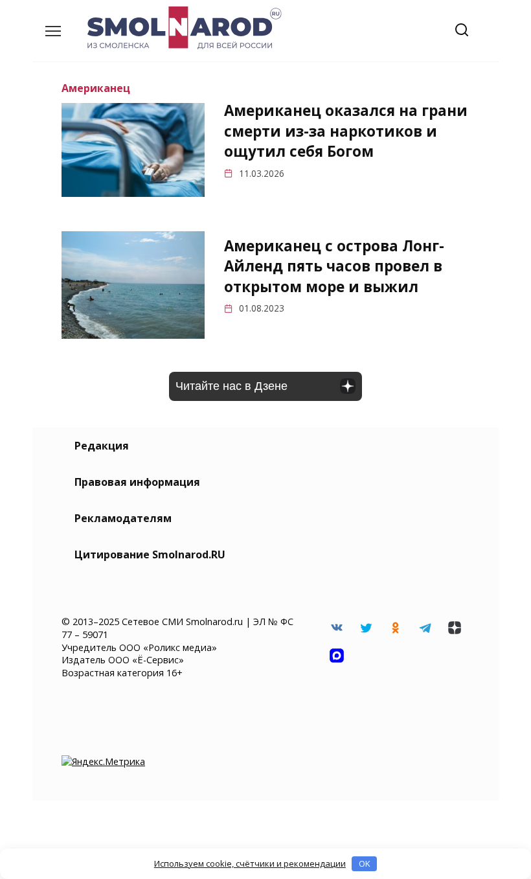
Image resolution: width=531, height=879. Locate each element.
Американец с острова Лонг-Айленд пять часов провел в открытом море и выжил (334, 266)
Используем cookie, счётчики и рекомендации (250, 863)
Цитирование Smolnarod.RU (149, 554)
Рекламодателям (123, 518)
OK (364, 863)
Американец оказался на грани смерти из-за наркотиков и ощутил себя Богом (346, 131)
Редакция (101, 446)
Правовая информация (137, 482)
